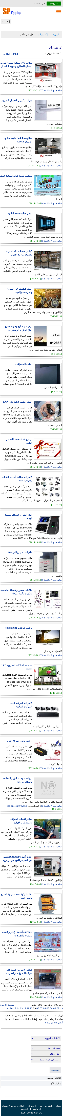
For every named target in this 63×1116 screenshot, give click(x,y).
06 (45, 1008)
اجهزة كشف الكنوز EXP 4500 (17, 402)
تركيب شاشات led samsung (18, 628)
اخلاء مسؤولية (46, 1106)
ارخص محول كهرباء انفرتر (19, 741)
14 (18, 1008)
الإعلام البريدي (54, 1077)
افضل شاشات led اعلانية (20, 213)
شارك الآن (56, 1083)
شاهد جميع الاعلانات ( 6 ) (51, 203)
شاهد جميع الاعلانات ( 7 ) (51, 467)
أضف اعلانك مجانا (54, 1022)
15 (15, 1008)
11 (28, 1008)
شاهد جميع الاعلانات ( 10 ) (51, 655)
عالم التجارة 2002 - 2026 (32, 1113)
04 (51, 1008)
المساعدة (37, 1109)
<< (61, 1008)
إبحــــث (55, 1070)
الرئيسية (24, 1109)
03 (55, 1008)
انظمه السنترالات (23, 364)
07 (41, 1008)
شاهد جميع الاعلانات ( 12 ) (51, 730)
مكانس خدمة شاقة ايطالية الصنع (16, 176)
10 (31, 1008)
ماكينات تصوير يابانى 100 (20, 552)
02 (58, 1008)
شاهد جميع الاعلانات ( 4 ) (51, 279)
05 (48, 1008)
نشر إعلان (53, 3)
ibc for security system (17, 806)
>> (8, 1008)
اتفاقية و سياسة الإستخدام (13, 1106)
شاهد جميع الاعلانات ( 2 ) (51, 241)
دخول (58, 1106)
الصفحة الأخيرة (7, 1005)
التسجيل (32, 1106)
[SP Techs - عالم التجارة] (11, 14)
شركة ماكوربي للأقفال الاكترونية (16, 100)
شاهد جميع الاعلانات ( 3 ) (51, 542)
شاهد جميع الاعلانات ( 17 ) (51, 90)
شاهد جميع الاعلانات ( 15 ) (51, 618)
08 (38, 1008)
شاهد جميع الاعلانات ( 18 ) (51, 166)
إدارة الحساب (39, 3)
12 (25, 1008)
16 (11, 1008)
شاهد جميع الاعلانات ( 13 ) (51, 846)
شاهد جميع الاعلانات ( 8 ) (51, 580)
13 (21, 1008)
